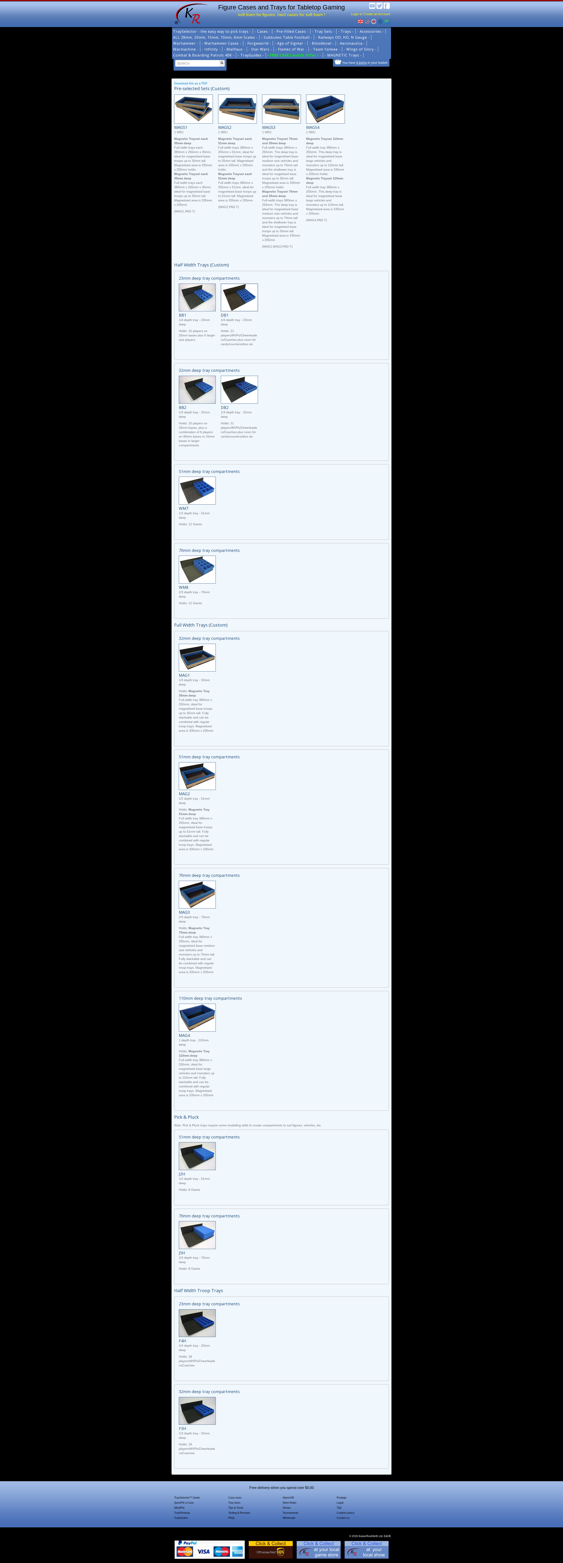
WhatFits (179, 1507)
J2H (182, 1173)
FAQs (231, 1517)
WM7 (183, 508)
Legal (340, 1502)
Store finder (289, 1502)
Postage (342, 1497)
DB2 (224, 407)
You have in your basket (365, 62)
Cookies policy (345, 1512)
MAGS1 (180, 127)
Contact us (343, 1517)
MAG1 (184, 675)
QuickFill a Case (184, 1502)
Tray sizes (234, 1502)
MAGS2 (224, 127)
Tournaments (290, 1512)
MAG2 (184, 793)
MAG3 (184, 912)
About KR (288, 1497)
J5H (182, 1252)
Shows (287, 1507)
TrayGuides (181, 1517)
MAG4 (184, 1035)
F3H (182, 1428)
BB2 (182, 407)
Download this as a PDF (191, 83)
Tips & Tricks (235, 1507)
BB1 (182, 315)
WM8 (183, 587)
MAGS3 (268, 127)
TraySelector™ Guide (187, 1497)
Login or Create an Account (370, 14)
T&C (339, 1507)
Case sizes (234, 1497)
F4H (182, 1340)
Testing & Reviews (239, 1512)
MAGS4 (312, 127)
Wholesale (289, 1517)
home (190, 13)
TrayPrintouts (182, 1512)
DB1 (224, 315)
